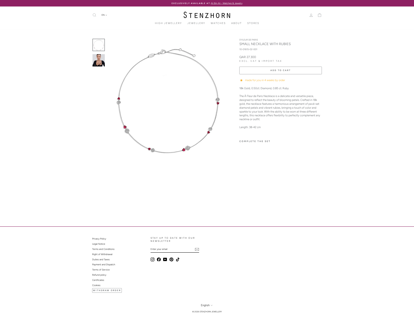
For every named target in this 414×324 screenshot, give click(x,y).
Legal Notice (98, 243)
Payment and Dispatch (103, 264)
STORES (253, 23)
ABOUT (236, 23)
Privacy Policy (99, 238)
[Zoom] (168, 99)
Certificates (98, 280)
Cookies (96, 285)
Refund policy (99, 274)
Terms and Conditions (103, 249)
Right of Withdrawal (102, 254)
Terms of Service (101, 269)
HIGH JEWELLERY (168, 23)
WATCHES (218, 23)
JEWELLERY (196, 23)
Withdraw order (107, 290)
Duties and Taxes (101, 259)
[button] (104, 15)
